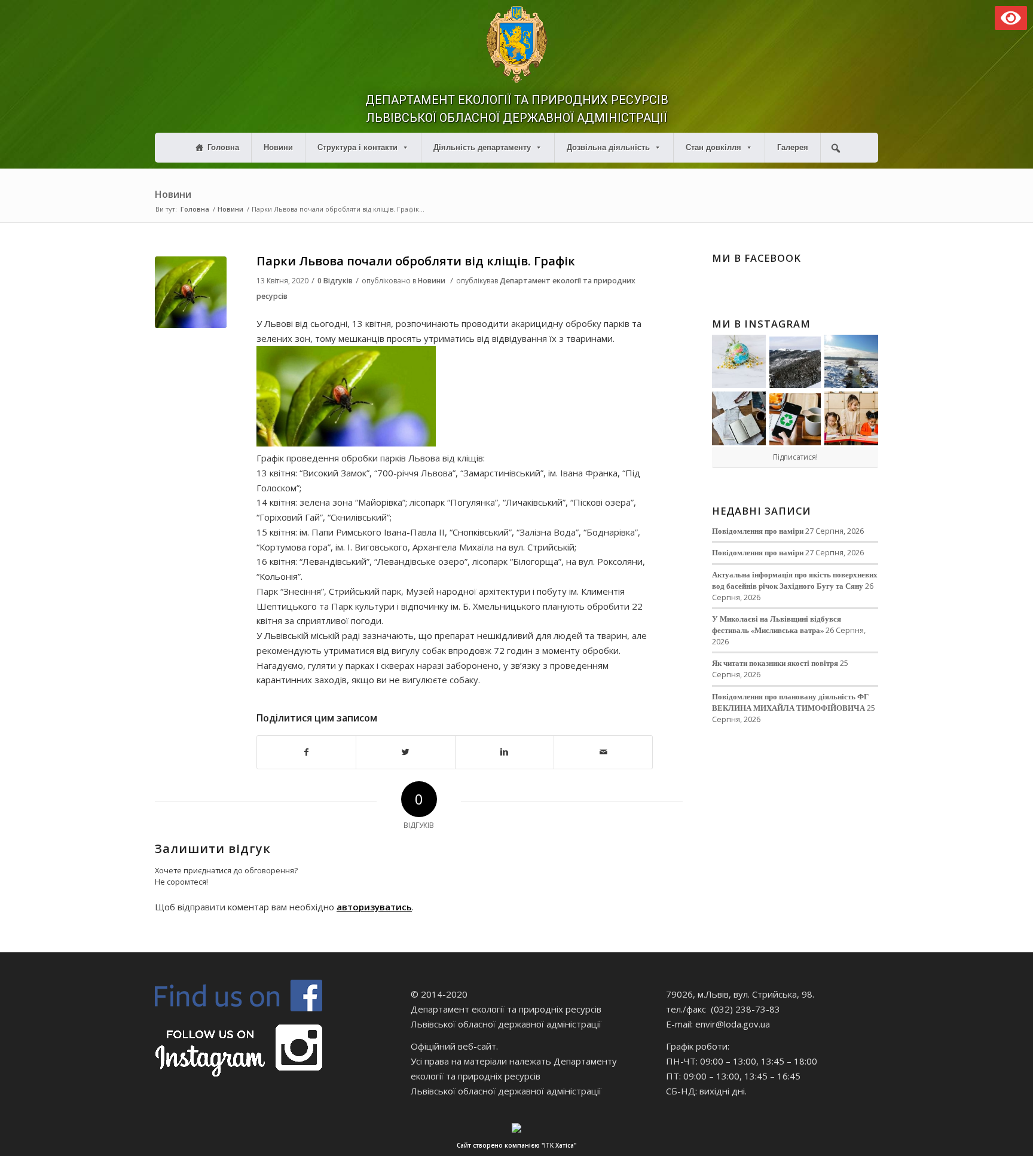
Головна (223, 147)
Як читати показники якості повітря (775, 662)
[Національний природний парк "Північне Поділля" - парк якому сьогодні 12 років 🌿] (851, 362)
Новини (278, 147)
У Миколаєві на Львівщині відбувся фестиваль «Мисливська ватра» (776, 624)
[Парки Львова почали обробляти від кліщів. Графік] (191, 292)
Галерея (792, 147)
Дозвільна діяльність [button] (608, 147)
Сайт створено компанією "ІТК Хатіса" (516, 1145)
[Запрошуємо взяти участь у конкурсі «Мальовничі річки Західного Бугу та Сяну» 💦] (851, 418)
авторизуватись (374, 907)
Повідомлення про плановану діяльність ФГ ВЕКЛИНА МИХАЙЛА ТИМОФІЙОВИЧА (790, 702)
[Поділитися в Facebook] (306, 752)
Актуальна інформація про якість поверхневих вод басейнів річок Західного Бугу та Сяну (795, 580)
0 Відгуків (335, 281)
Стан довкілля (713, 147)
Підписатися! (795, 457)
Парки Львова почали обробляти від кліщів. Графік (415, 261)
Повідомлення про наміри (757, 530)
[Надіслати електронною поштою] (603, 752)
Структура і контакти (357, 147)
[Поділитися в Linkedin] (505, 752)
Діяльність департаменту (482, 147)
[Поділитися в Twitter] (405, 752)
